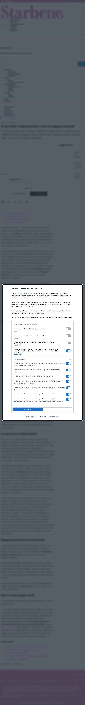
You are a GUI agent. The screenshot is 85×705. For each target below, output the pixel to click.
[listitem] (42, 324)
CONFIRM (27, 409)
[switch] (68, 328)
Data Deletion (30, 416)
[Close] (78, 289)
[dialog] (42, 353)
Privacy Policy (54, 416)
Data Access (42, 416)
